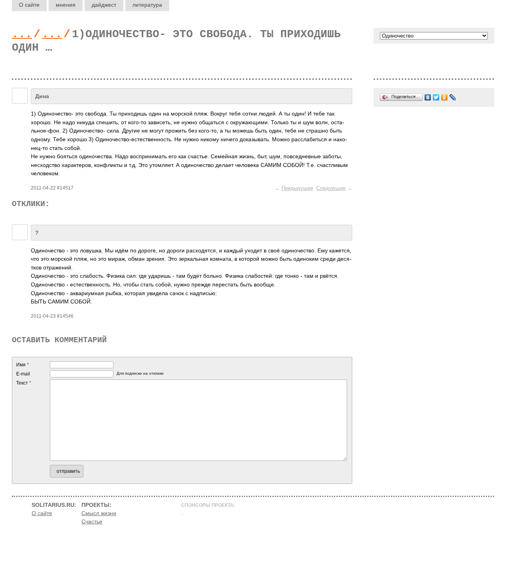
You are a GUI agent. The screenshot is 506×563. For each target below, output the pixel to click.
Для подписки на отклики (140, 373)
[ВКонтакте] (428, 97)
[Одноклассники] (444, 97)
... (22, 34)
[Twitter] (436, 97)
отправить (68, 471)
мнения (66, 5)
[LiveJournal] (453, 97)
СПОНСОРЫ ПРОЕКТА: (208, 505)
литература (147, 5)
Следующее (331, 188)
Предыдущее (297, 188)
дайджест (104, 5)
